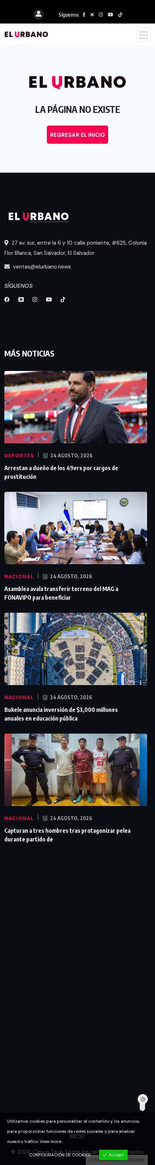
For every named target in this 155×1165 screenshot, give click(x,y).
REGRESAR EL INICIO (77, 135)
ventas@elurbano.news (41, 266)
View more (50, 1141)
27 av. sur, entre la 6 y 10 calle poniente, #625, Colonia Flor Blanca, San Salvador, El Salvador (75, 248)
